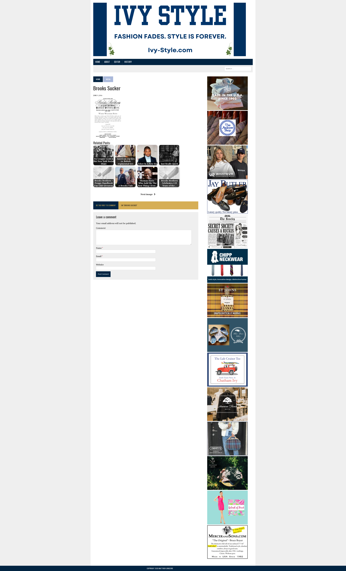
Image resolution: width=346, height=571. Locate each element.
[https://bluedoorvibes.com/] (227, 350)
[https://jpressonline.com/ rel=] (227, 108)
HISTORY (128, 61)
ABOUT (107, 61)
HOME (97, 61)
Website (100, 264)
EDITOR (117, 61)
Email (99, 256)
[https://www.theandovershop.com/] (227, 142)
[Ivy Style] (169, 29)
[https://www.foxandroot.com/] (227, 487)
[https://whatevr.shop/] (227, 177)
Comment (101, 228)
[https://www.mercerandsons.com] (227, 557)
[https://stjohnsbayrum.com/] (227, 315)
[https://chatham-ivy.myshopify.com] (227, 384)
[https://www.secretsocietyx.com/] (227, 246)
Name (99, 247)
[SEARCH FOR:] (237, 68)
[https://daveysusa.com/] (227, 453)
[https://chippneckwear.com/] (227, 280)
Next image (147, 194)
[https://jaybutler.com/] (227, 211)
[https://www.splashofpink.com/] (227, 522)
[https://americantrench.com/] (227, 419)
